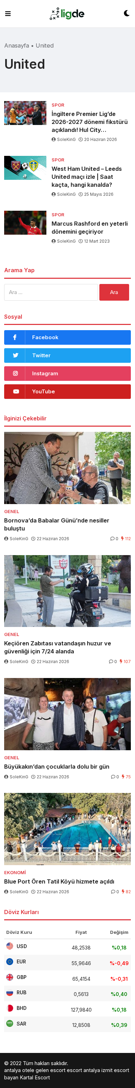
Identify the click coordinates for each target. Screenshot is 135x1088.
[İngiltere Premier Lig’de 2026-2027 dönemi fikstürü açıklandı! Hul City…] (25, 113)
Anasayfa (16, 45)
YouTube (43, 391)
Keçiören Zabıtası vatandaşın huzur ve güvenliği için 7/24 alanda (57, 647)
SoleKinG (66, 139)
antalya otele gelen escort (34, 1070)
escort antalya (83, 1070)
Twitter (41, 355)
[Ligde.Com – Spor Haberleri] (67, 14)
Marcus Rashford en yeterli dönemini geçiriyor (90, 227)
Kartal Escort (35, 1077)
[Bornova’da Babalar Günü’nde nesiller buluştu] (67, 468)
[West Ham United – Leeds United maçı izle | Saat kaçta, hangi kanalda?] (25, 168)
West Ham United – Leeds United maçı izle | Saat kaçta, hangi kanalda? (87, 176)
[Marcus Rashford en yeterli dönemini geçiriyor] (25, 223)
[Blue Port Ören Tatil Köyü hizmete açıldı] (67, 829)
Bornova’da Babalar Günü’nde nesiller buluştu (56, 524)
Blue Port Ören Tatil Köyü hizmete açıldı (59, 881)
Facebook (45, 337)
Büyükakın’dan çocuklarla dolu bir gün (56, 766)
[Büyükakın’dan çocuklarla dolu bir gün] (67, 714)
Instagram (45, 373)
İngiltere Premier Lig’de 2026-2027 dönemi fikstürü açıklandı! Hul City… (90, 121)
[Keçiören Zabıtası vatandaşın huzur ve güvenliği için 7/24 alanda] (67, 591)
